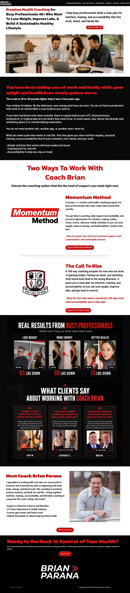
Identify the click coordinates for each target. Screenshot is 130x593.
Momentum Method (73, 3)
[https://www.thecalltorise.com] (35, 283)
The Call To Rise (88, 3)
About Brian (99, 3)
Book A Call (125, 3)
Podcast (116, 3)
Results (109, 3)
